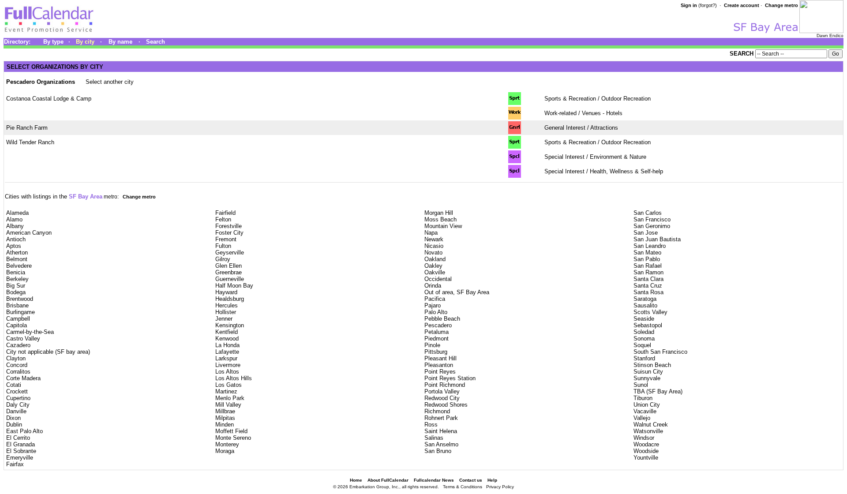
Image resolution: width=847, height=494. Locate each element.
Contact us (470, 480)
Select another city (110, 82)
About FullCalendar (388, 480)
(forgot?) (707, 5)
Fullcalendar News (434, 480)
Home (356, 480)
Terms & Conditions (462, 486)
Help (492, 480)
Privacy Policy (500, 486)
